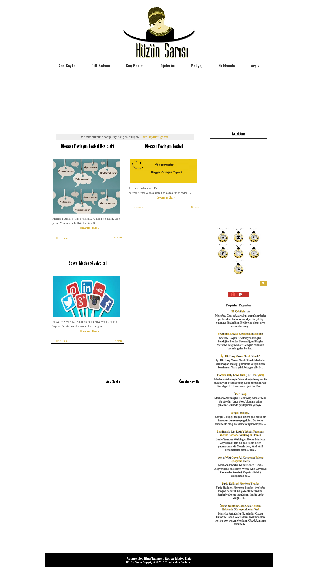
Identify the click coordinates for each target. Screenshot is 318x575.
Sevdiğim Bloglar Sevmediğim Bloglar (240, 333)
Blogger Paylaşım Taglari (164, 146)
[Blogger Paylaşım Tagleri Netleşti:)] (86, 213)
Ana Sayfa (67, 65)
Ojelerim (168, 65)
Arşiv (255, 65)
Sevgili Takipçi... (240, 412)
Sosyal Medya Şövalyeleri (88, 263)
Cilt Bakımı (100, 65)
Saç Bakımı (135, 65)
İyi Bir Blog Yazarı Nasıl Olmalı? (240, 356)
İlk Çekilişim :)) (240, 311)
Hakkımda (227, 65)
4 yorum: (119, 341)
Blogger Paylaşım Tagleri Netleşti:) (87, 146)
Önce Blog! (240, 393)
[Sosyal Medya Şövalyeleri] (86, 317)
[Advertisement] (159, 97)
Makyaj (197, 65)
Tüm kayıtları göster (154, 137)
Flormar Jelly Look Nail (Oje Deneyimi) (240, 374)
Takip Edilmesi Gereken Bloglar (240, 483)
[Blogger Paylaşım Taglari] (163, 183)
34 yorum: (118, 238)
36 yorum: (195, 207)
